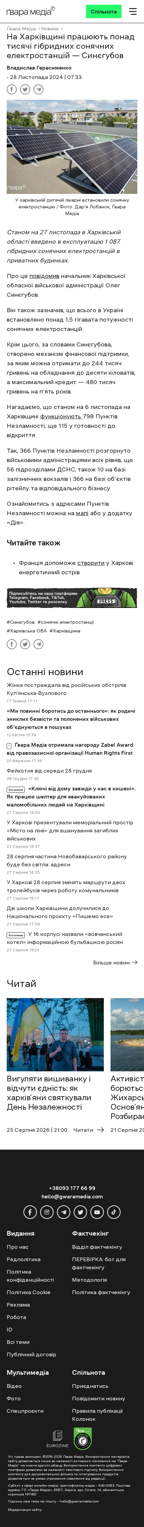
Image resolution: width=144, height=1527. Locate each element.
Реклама (18, 1304)
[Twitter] (25, 89)
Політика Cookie (29, 1292)
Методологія (89, 1279)
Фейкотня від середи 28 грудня (49, 770)
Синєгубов (22, 622)
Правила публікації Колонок (97, 1414)
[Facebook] (12, 89)
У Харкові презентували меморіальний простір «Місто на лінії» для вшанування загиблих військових (70, 830)
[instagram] (47, 1212)
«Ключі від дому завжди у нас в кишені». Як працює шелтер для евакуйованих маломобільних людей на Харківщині (71, 796)
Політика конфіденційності (30, 1275)
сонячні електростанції (67, 622)
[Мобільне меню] (133, 11)
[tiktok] (114, 1212)
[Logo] (31, 11)
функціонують (61, 416)
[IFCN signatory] (83, 1440)
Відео (14, 1386)
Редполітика (24, 1259)
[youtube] (97, 1212)
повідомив (44, 276)
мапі (82, 513)
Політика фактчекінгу (101, 1292)
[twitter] (80, 1212)
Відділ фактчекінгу (97, 1246)
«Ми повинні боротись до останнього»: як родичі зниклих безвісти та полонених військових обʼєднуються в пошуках (71, 719)
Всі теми (18, 1342)
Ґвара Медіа (21, 28)
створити (90, 563)
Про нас (17, 1246)
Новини (50, 28)
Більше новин (111, 962)
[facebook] (30, 1212)
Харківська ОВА (28, 630)
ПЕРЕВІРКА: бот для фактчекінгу (99, 1263)
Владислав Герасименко (39, 67)
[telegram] (63, 1212)
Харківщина (66, 630)
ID (9, 1329)
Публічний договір (31, 1354)
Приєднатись (90, 1386)
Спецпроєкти (25, 1410)
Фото (14, 1398)
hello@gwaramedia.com (72, 1196)
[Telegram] (38, 89)
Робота (16, 1317)
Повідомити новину (98, 1398)
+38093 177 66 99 (72, 1188)
